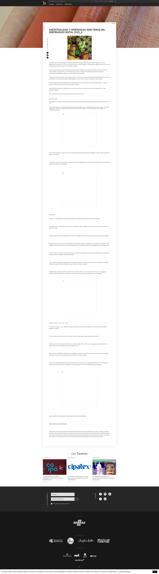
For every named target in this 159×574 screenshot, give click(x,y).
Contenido (111, 1)
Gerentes (101, 1)
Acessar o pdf (67, 503)
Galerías (106, 1)
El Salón (51, 4)
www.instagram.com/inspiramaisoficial (58, 424)
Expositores (68, 4)
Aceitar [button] (154, 571)
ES (115, 1)
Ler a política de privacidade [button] (123, 571)
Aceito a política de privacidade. (61, 503)
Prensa (96, 1)
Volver (114, 23)
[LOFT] (79, 566)
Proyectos (59, 4)
